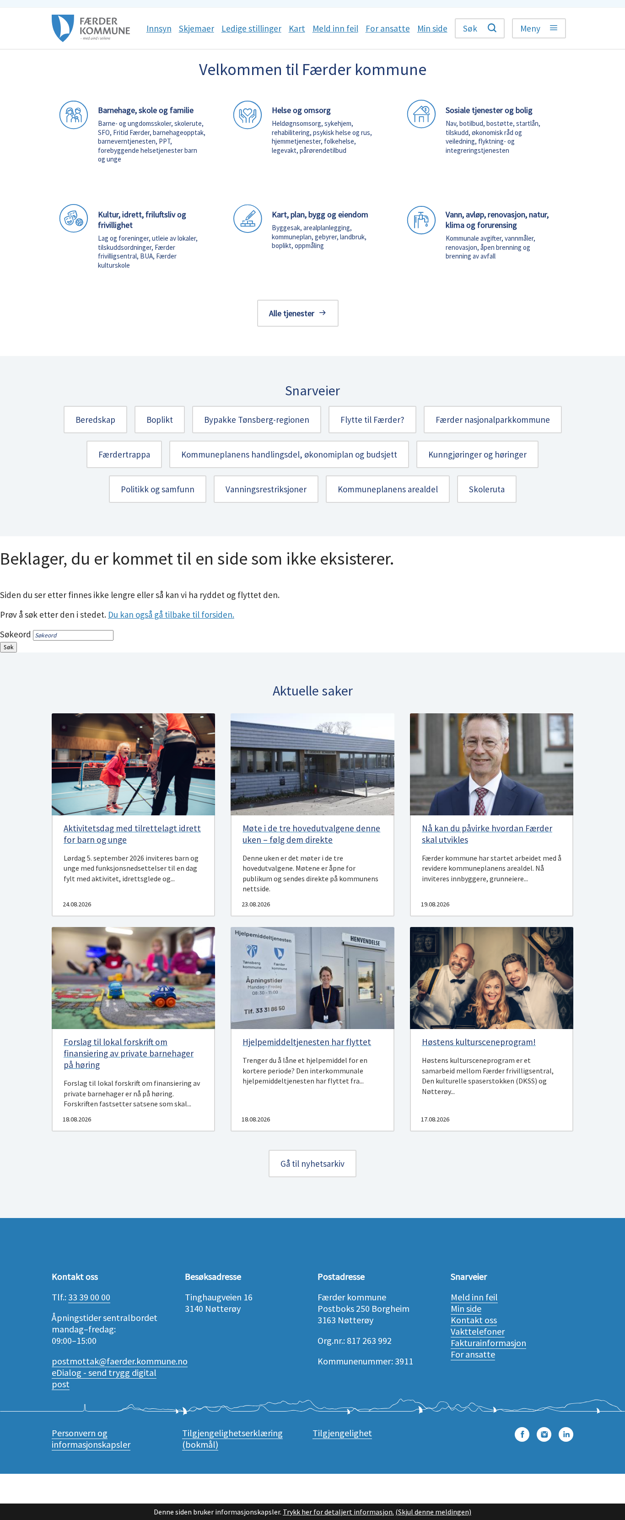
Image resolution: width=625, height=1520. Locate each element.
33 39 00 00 (89, 1297)
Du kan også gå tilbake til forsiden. (171, 614)
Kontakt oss (474, 1320)
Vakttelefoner (478, 1331)
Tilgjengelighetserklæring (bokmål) (232, 1438)
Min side (466, 1308)
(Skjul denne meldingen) (433, 1511)
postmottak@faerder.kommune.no (120, 1361)
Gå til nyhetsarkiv (312, 1163)
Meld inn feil (474, 1297)
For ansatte (473, 1354)
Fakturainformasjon (488, 1342)
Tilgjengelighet (342, 1433)
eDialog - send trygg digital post (104, 1378)
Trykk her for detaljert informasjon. (338, 1511)
